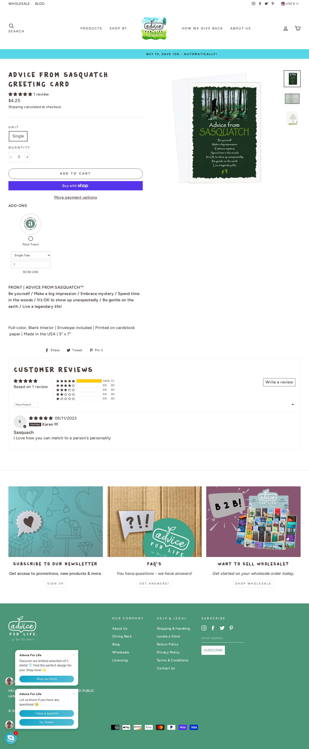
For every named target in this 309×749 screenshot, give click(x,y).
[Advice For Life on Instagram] (203, 628)
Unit (13, 127)
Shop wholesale (253, 583)
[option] (154, 54)
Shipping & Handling (173, 629)
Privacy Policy (168, 652)
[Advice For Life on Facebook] (212, 628)
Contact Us (166, 668)
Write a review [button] (279, 382)
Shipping (15, 107)
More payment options (75, 197)
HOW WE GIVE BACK (202, 28)
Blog (116, 644)
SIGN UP (55, 583)
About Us (240, 28)
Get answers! (154, 583)
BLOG (40, 4)
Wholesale (120, 652)
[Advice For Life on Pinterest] (231, 628)
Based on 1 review (31, 386)
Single (18, 136)
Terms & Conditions (173, 660)
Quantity (19, 147)
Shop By (118, 28)
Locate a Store (168, 636)
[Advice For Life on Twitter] (222, 628)
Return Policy (167, 644)
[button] (20, 94)
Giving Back (122, 636)
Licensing (120, 660)
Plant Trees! (30, 244)
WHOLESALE (19, 4)
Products (91, 28)
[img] (41, 418)
